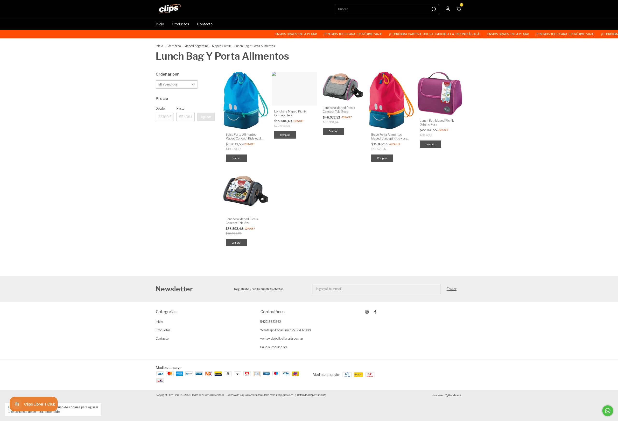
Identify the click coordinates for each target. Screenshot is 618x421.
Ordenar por (167, 74)
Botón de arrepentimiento (311, 394)
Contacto (205, 24)
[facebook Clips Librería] (375, 312)
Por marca (174, 46)
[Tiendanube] (447, 395)
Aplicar (206, 117)
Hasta (180, 108)
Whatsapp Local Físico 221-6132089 (285, 330)
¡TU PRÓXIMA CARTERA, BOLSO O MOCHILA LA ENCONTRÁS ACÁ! (420, 34)
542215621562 (270, 321)
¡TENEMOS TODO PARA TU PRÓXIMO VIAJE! (338, 34)
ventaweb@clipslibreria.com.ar (281, 338)
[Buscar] (433, 9)
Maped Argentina (196, 46)
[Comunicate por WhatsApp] (607, 410)
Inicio (160, 24)
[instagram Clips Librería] (367, 312)
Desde (160, 108)
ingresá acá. (287, 394)
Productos (180, 24)
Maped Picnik (221, 46)
